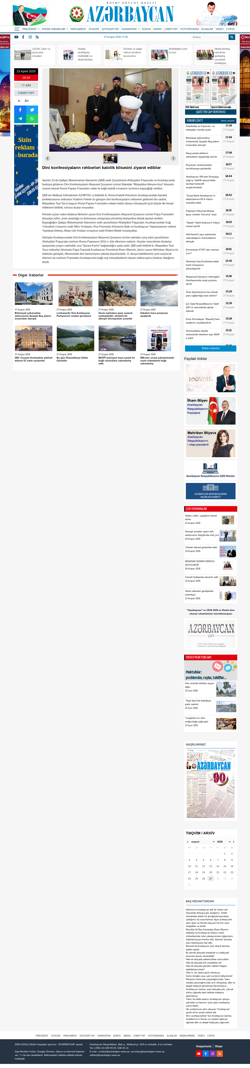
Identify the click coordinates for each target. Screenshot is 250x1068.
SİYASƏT (94, 29)
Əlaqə (218, 1046)
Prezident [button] (29, 29)
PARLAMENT (78, 29)
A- (19, 100)
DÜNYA (146, 29)
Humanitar (104, 1035)
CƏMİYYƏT (171, 29)
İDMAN (157, 29)
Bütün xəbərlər (228, 121)
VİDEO (220, 29)
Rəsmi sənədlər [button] (54, 29)
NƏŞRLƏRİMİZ (187, 1035)
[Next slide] (173, 158)
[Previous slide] (47, 158)
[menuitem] (110, 158)
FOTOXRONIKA (189, 29)
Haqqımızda (203, 1046)
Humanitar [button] (129, 29)
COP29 (230, 29)
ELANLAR (207, 29)
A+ (27, 101)
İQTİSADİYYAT (110, 29)
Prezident (42, 1035)
